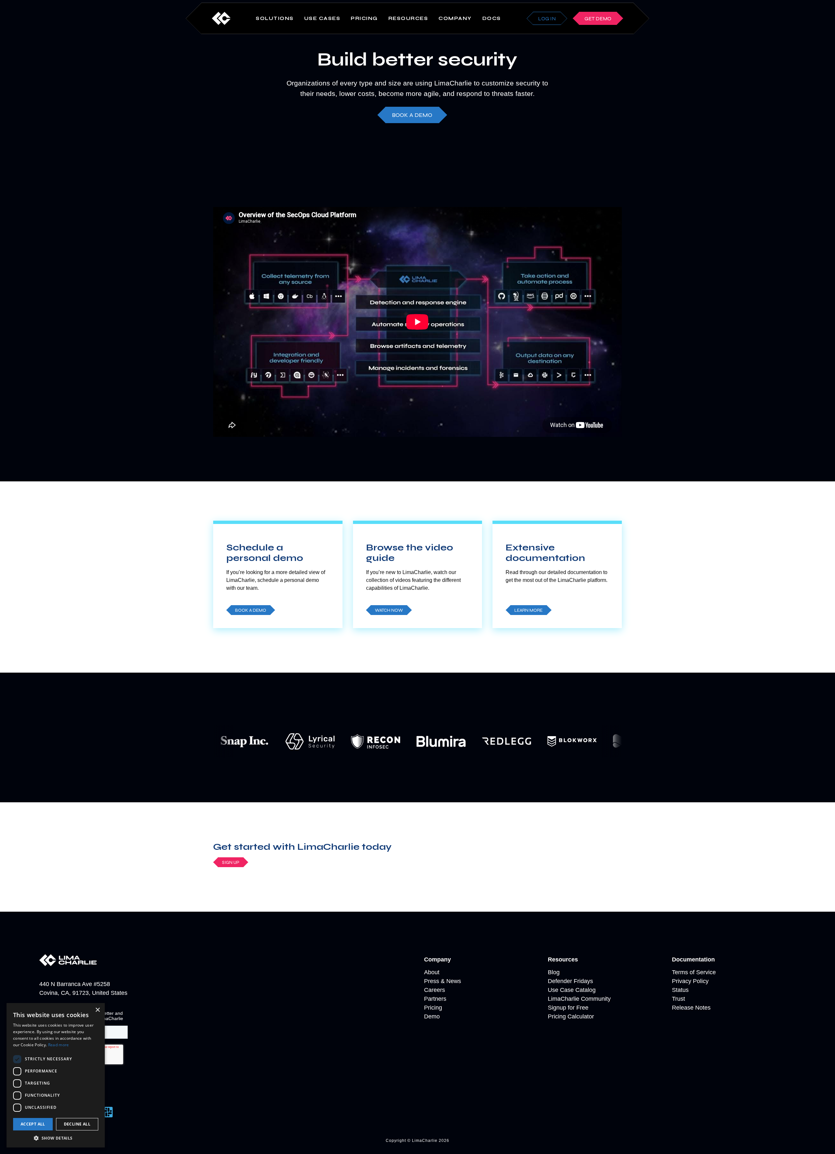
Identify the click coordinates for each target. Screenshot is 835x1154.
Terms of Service (694, 972)
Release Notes (691, 1007)
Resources (563, 959)
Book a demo (412, 115)
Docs (491, 18)
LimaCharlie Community (579, 999)
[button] (55, 1138)
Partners (435, 999)
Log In (547, 18)
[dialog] (56, 1075)
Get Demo (597, 18)
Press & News (442, 981)
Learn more (528, 610)
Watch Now (389, 610)
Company (437, 959)
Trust (678, 999)
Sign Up (230, 862)
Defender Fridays (570, 981)
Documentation (693, 959)
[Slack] (107, 1112)
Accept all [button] (33, 1124)
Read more (58, 1045)
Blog (554, 972)
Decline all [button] (77, 1124)
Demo (432, 1016)
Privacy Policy (690, 981)
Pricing (364, 18)
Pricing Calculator (571, 1016)
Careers (434, 990)
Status (680, 990)
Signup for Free (568, 1007)
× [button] (97, 1010)
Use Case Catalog (572, 990)
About (431, 972)
